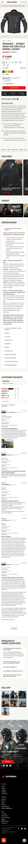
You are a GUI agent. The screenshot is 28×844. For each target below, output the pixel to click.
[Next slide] (26, 21)
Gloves (3, 786)
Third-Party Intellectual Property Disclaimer (8, 832)
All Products (4, 793)
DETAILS (7, 761)
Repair (3, 803)
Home (2, 5)
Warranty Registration (6, 808)
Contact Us (4, 823)
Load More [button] (14, 628)
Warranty (3, 804)
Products (3, 784)
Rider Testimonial (5, 817)
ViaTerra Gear (12, 827)
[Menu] (2, 2)
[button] (5, 52)
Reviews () (4, 404)
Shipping (3, 799)
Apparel (3, 788)
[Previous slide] (1, 21)
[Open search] (21, 2)
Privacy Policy (4, 830)
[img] (3, 410)
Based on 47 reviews (7, 383)
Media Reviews (5, 821)
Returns (3, 801)
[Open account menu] (23, 2)
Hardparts (3, 791)
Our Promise (4, 815)
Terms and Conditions (6, 829)
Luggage (3, 790)
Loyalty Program (5, 806)
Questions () (12, 404)
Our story (3, 814)
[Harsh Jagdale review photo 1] (7, 443)
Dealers (3, 819)
